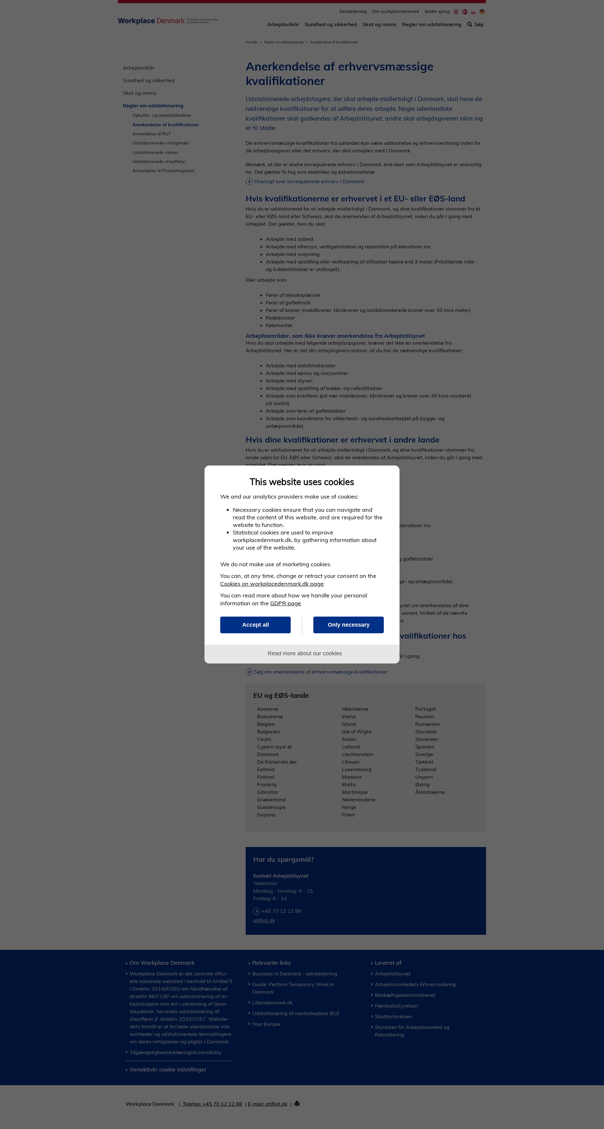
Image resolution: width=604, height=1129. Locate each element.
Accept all (255, 625)
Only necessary (349, 625)
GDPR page (285, 603)
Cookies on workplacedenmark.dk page (272, 583)
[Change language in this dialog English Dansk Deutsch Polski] (388, 477)
